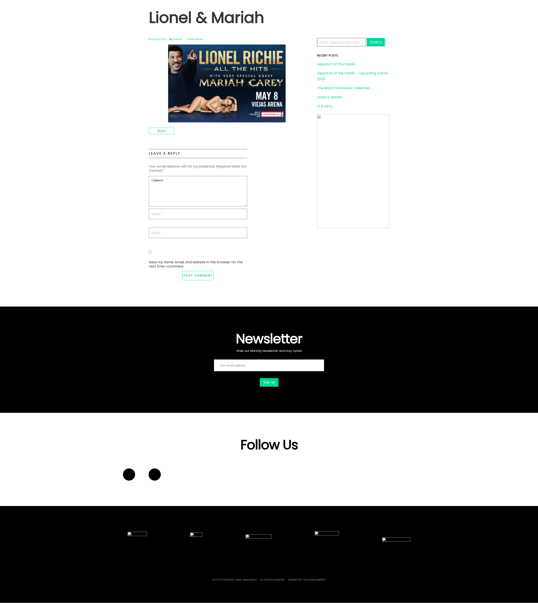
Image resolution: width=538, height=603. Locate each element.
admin (177, 39)
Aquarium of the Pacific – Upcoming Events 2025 (352, 76)
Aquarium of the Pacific (336, 64)
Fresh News (195, 39)
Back (161, 130)
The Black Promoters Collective (343, 88)
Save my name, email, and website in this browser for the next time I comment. (196, 264)
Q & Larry (324, 106)
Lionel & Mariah (329, 97)
